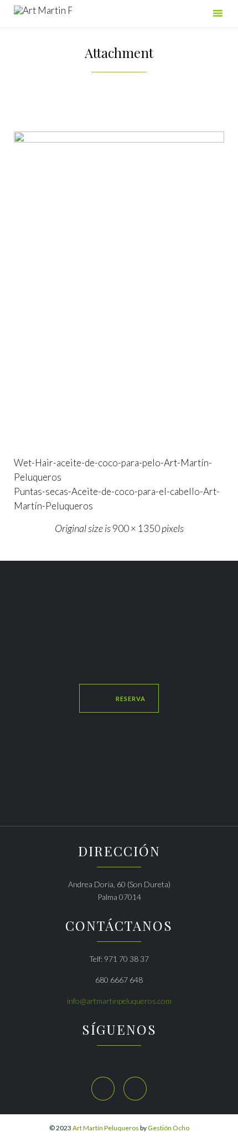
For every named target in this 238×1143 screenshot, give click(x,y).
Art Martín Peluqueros (106, 1128)
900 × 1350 (136, 528)
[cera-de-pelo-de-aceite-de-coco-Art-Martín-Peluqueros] (119, 288)
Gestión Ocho (168, 1128)
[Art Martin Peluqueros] (43, 15)
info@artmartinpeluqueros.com (119, 1000)
